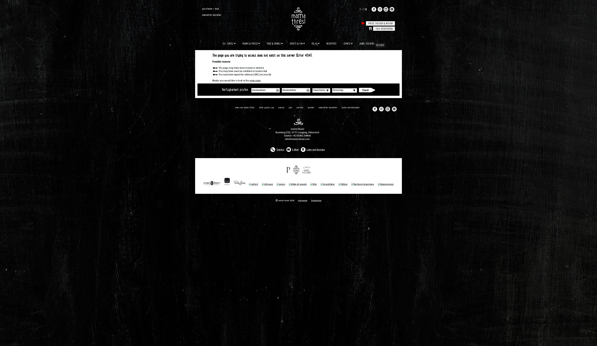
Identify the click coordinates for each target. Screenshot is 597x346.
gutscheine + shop (210, 8)
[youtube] (386, 9)
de (360, 9)
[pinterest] (392, 9)
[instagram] (380, 9)
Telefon (280, 149)
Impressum (303, 201)
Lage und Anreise (316, 149)
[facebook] (374, 9)
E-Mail (295, 149)
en (366, 9)
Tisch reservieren (384, 28)
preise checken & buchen (380, 23)
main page (255, 80)
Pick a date (277, 90)
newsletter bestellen (211, 15)
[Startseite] (298, 8)
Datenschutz (316, 201)
